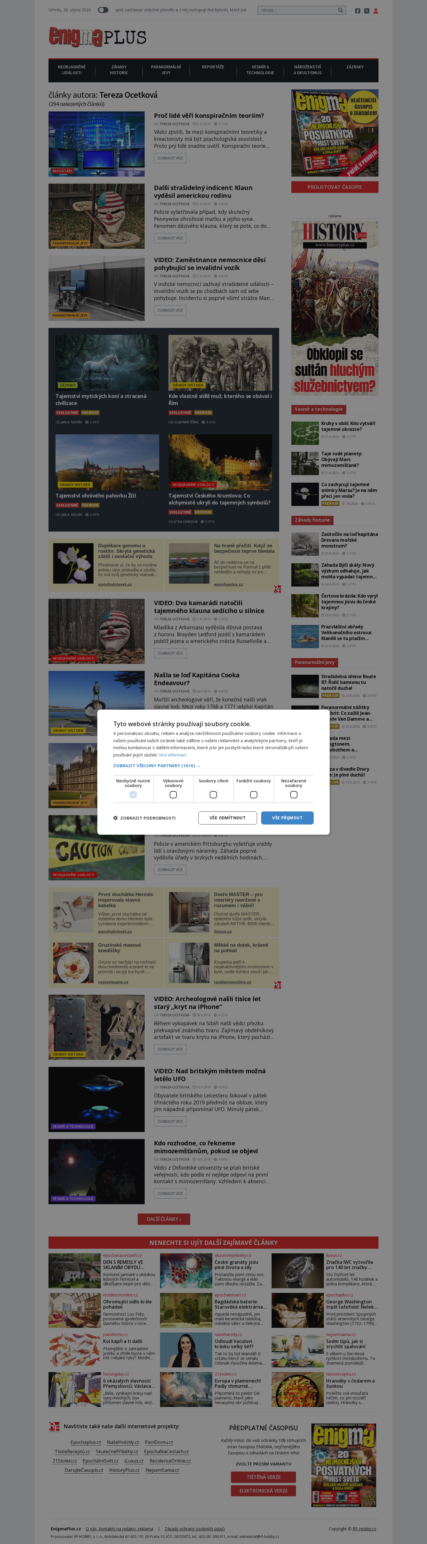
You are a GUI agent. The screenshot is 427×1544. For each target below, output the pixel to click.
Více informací (172, 755)
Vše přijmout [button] (287, 817)
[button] (213, 765)
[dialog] (213, 772)
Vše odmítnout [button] (228, 817)
